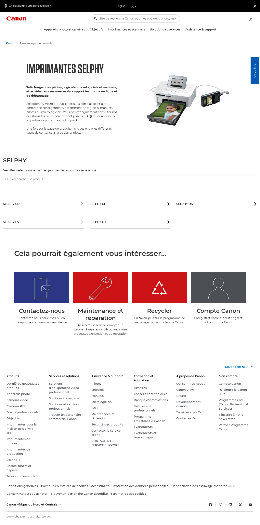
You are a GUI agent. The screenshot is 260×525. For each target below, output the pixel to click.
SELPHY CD (43, 204)
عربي (133, 6)
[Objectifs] (104, 29)
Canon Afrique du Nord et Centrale (32, 504)
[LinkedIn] (230, 504)
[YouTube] (250, 504)
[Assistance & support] (218, 29)
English (120, 6)
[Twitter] (240, 504)
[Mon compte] (250, 19)
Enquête (255, 70)
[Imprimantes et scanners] (146, 29)
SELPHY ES (43, 222)
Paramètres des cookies (128, 494)
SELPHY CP (130, 204)
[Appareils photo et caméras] (86, 29)
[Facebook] (210, 504)
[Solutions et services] (182, 29)
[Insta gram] (220, 504)
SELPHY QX (130, 222)
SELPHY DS (216, 204)
